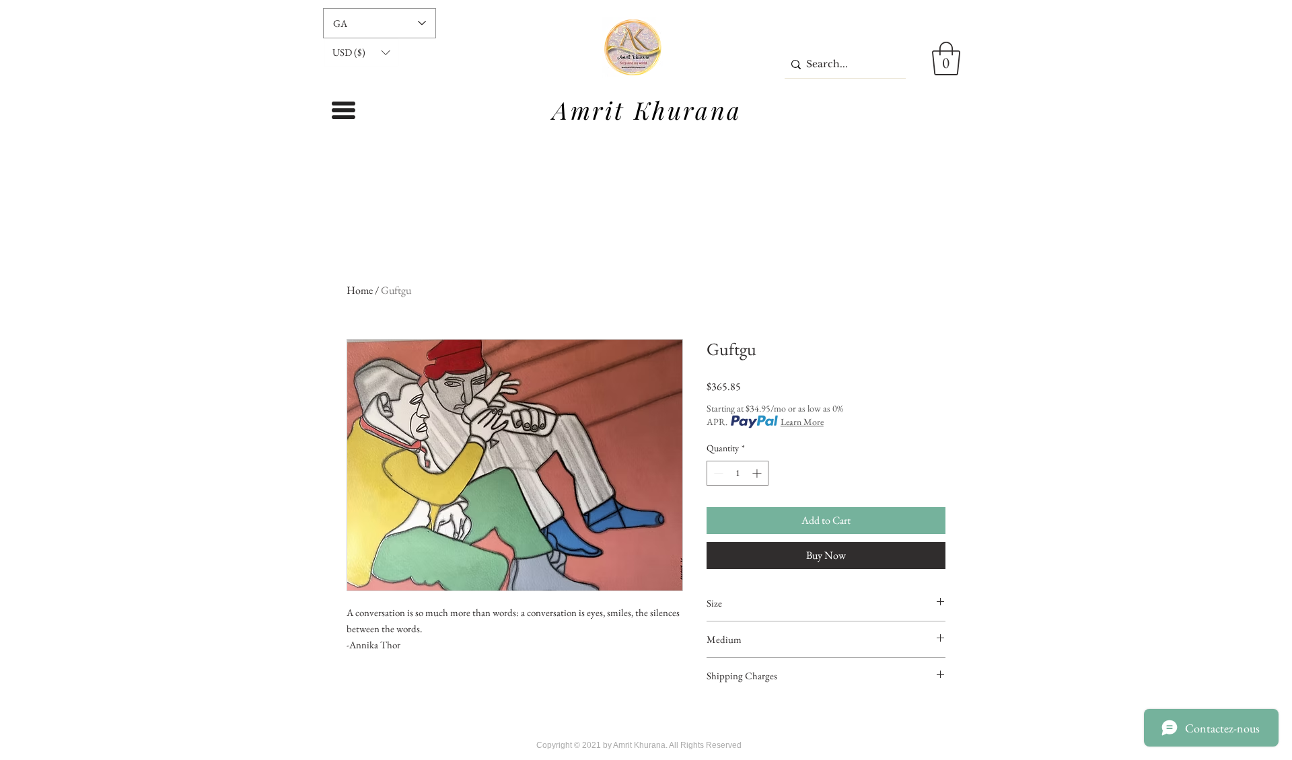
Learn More (802, 422)
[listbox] (361, 52)
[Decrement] (717, 473)
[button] (361, 52)
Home (360, 290)
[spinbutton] (737, 473)
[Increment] (758, 473)
